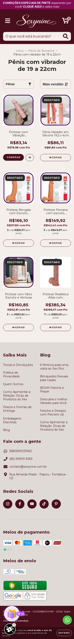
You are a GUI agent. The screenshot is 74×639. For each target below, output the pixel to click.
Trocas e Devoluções (18, 365)
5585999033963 (20, 451)
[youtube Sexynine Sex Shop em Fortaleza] (32, 504)
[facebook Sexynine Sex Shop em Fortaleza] (19, 504)
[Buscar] (66, 36)
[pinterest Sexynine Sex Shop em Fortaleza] (56, 504)
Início (20, 51)
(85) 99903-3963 (20, 459)
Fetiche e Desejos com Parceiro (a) (53, 412)
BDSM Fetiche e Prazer (52, 389)
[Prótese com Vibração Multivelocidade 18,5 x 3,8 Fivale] (29, 157)
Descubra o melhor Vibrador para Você (53, 401)
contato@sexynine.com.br (28, 466)
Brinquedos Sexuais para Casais (54, 378)
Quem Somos (13, 384)
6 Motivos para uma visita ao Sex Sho (54, 366)
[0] (65, 22)
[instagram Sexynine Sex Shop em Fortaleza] (7, 504)
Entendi (64, 633)
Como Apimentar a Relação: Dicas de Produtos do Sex (16, 395)
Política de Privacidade (11, 374)
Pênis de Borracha (41, 51)
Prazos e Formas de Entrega (17, 409)
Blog (6, 430)
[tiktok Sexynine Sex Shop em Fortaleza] (44, 504)
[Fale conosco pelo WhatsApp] (67, 620)
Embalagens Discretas (12, 420)
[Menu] (7, 21)
